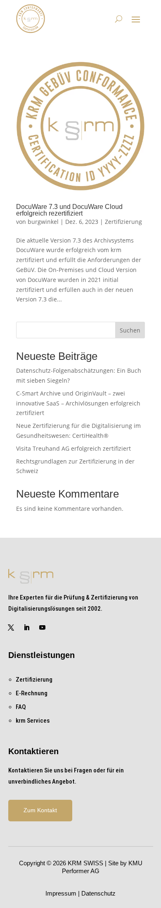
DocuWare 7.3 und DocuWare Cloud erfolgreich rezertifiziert (69, 210)
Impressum (60, 893)
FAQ (21, 707)
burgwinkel (43, 222)
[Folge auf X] (11, 628)
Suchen (130, 330)
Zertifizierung (123, 222)
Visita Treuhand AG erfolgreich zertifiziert (73, 448)
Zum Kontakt (40, 810)
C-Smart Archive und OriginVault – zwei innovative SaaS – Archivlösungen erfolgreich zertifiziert (78, 403)
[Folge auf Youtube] (42, 628)
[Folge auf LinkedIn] (27, 628)
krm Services (33, 720)
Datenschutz (98, 893)
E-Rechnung (31, 693)
